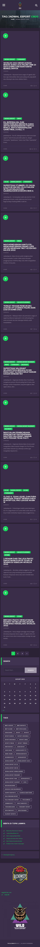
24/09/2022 (6, 566)
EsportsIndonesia (10, 739)
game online (8, 750)
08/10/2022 (6, 193)
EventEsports (9, 746)
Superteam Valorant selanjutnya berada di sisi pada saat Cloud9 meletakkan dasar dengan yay (19, 371)
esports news (23, 739)
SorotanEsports (22, 803)
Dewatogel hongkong (8, 855)
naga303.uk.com (6, 892)
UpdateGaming (22, 810)
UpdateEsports (9, 810)
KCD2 (24, 782)
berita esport (9, 725)
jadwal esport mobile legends (14, 771)
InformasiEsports (21, 753)
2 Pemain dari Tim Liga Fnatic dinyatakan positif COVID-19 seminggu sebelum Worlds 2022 (18, 561)
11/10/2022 (5, 71)
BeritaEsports (21, 725)
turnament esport (24, 806)
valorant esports (10, 813)
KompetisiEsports (10, 792)
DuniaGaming (8, 732)
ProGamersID (26, 799)
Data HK (7, 895)
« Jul (3, 710)
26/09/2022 (6, 505)
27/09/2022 (6, 440)
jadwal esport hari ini (11, 767)
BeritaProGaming (21, 728)
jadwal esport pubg (11, 778)
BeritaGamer (9, 728)
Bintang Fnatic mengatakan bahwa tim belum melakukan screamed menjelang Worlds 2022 (19, 623)
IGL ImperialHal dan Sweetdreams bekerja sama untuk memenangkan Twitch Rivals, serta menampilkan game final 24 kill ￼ (18, 126)
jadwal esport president (12, 775)
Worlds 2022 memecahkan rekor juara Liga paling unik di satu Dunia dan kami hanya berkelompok (19, 66)
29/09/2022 (6, 312)
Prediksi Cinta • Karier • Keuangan (15, 844)
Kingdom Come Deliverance (13, 789)
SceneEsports (9, 803)
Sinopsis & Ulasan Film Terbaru (14, 838)
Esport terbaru (22, 743)
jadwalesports (25, 778)
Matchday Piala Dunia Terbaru (14, 831)
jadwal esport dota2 (11, 764)
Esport (18, 732)
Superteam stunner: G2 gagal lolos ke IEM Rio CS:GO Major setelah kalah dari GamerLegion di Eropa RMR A (19, 188)
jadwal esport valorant (12, 782)
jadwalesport (22, 757)
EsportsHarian (9, 736)
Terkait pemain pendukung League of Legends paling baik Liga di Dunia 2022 (19, 308)
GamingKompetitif (20, 750)
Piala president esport (12, 799)
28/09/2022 (6, 376)
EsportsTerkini (9, 743)
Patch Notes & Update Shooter (14, 841)
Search (31, 670)
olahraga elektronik (25, 792)
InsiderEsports (9, 757)
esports (26, 732)
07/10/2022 (6, 252)
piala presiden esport (11, 796)
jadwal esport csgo (23, 760)
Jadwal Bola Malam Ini (12, 833)
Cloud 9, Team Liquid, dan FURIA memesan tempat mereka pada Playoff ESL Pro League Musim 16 (19, 499)
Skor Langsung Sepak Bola (13, 836)
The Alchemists (11, 943)
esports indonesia (23, 736)
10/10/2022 (6, 132)
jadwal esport (9, 760)
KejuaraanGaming (10, 785)
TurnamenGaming (10, 806)
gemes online (9, 753)
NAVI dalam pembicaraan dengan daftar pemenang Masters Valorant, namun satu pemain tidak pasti (17, 435)
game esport (21, 746)
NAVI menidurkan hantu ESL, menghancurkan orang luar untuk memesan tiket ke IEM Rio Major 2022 (19, 247)
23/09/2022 (6, 628)
